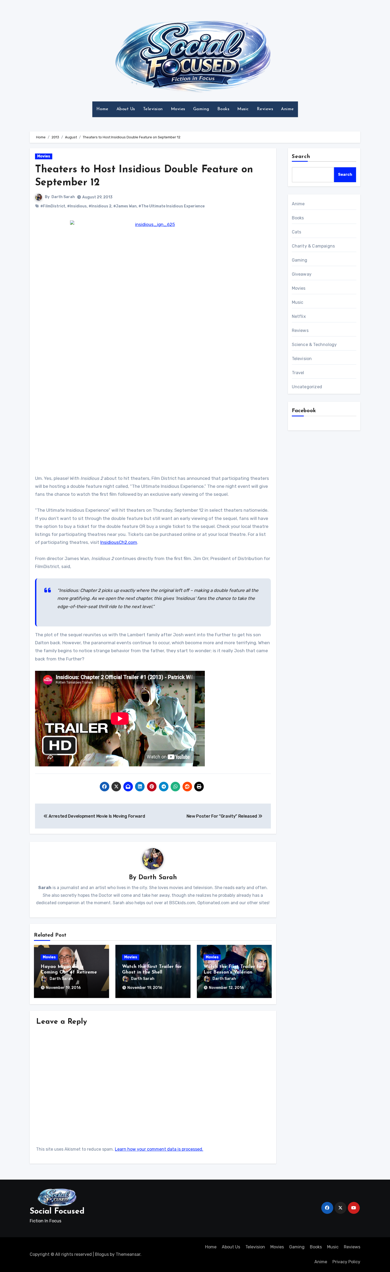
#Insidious (77, 206)
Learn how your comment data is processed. (159, 1149)
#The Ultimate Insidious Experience (171, 206)
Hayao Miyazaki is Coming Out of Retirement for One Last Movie (71, 972)
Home (102, 109)
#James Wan (125, 206)
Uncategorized (307, 386)
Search (301, 156)
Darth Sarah (63, 197)
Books (223, 109)
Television (153, 109)
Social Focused (57, 1211)
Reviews (265, 109)
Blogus (102, 1254)
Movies (178, 109)
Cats (296, 231)
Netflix (299, 316)
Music (243, 109)
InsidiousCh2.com (118, 542)
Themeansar (128, 1254)
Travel (298, 372)
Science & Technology (314, 344)
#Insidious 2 (100, 206)
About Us (125, 109)
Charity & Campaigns (313, 246)
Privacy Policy (346, 1261)
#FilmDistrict (52, 206)
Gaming (201, 109)
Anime (287, 109)
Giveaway (302, 274)
